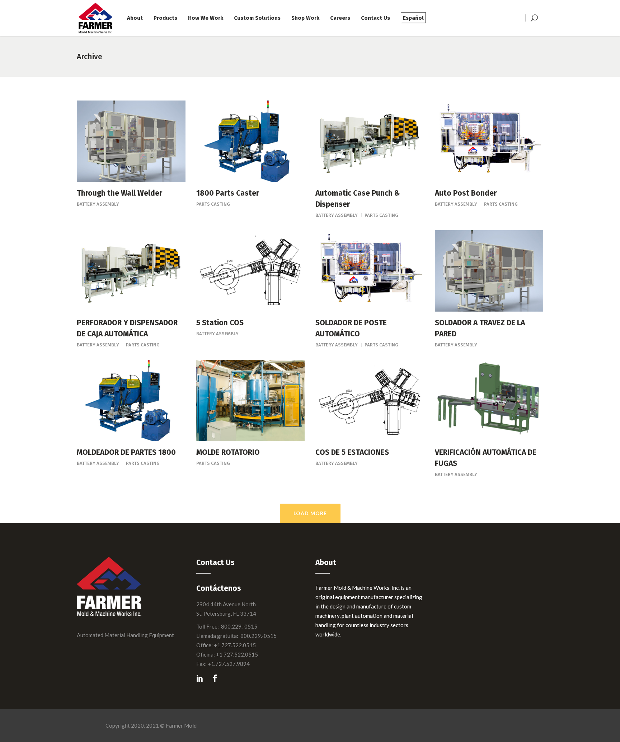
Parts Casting (213, 204)
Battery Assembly (98, 204)
